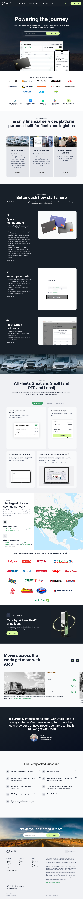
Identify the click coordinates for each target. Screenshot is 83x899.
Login (65, 3)
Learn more (10, 260)
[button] (23, 3)
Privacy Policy (9, 892)
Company (35, 859)
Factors (21, 861)
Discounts (9, 867)
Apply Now (76, 3)
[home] (6, 3)
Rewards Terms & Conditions (53, 881)
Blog (52, 3)
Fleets (21, 859)
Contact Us (35, 865)
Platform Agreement (11, 894)
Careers (45, 3)
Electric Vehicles (11, 869)
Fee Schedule (9, 890)
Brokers (21, 863)
